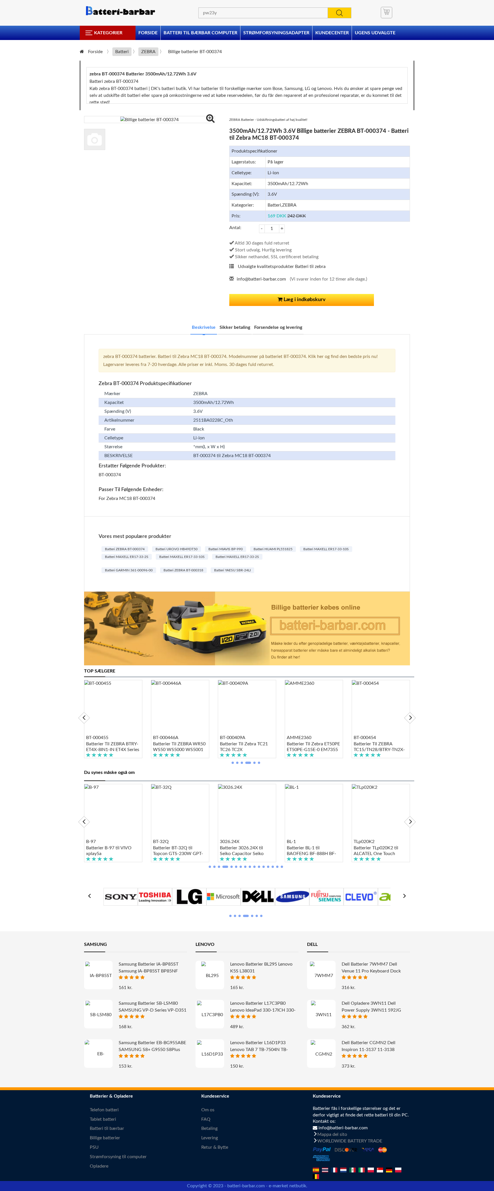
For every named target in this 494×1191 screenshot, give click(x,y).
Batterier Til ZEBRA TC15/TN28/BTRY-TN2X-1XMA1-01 (379, 747)
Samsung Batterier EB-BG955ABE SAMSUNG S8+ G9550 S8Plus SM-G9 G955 (152, 1049)
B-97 (91, 841)
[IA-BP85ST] (98, 975)
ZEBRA (148, 51)
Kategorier (108, 33)
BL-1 (291, 841)
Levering (209, 1138)
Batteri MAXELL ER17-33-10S (326, 549)
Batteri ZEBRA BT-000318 (183, 570)
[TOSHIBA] (155, 896)
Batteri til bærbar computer (200, 33)
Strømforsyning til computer (118, 1156)
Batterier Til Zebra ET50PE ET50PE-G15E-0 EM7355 (313, 747)
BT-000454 (365, 737)
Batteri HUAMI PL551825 (273, 549)
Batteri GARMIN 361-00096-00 (129, 570)
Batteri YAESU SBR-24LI (232, 570)
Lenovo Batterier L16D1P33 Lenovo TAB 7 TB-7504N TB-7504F (259, 1049)
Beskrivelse (204, 327)
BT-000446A (165, 737)
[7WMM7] (321, 975)
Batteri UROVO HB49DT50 (177, 549)
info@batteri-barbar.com (261, 279)
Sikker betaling (235, 327)
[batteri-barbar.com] (120, 10)
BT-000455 (97, 737)
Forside (148, 33)
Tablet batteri (103, 1119)
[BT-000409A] (247, 707)
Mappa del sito (332, 1134)
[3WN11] (321, 1014)
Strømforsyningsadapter (276, 33)
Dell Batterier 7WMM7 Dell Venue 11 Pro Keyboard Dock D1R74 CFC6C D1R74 (371, 971)
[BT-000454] (381, 707)
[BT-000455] (113, 707)
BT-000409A (232, 737)
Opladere (99, 1166)
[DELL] (258, 896)
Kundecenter (332, 33)
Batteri (122, 51)
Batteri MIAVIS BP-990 (225, 549)
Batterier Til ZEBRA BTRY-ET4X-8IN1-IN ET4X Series (112, 747)
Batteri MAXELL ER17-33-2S (126, 557)
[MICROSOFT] (223, 896)
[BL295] (210, 975)
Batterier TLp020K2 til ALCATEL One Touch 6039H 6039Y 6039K (376, 851)
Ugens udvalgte (375, 33)
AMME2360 (299, 737)
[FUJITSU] (326, 896)
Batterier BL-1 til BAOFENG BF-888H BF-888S (311, 851)
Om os (207, 1110)
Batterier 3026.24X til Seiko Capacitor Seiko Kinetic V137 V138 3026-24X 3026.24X (245, 851)
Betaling (209, 1128)
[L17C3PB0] (210, 1014)
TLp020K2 (364, 841)
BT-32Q (161, 841)
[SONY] (121, 896)
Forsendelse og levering (278, 327)
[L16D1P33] (210, 1054)
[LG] (189, 896)
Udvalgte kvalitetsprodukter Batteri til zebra (282, 266)
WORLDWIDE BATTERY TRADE (349, 1141)
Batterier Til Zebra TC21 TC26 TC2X (244, 747)
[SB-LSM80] (98, 1014)
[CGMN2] (321, 1054)
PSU (94, 1147)
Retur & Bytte (214, 1147)
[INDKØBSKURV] (386, 12)
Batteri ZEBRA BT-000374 (125, 549)
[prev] (84, 718)
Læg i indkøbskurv (304, 299)
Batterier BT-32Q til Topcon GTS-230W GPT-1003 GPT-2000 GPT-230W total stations (178, 851)
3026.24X (229, 841)
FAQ (205, 1119)
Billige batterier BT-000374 (195, 51)
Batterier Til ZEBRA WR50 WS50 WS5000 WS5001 (179, 747)
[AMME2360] (314, 707)
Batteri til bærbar (107, 1128)
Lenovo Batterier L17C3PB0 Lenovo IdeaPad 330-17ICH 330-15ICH (263, 1010)
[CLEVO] (361, 896)
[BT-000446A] (180, 707)
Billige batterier (105, 1138)
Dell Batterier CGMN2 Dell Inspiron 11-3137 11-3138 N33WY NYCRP (368, 1049)
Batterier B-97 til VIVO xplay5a (109, 851)
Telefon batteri (104, 1110)
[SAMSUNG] (292, 896)
